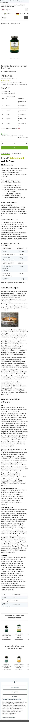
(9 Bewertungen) (11, 71)
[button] (24, 13)
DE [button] (20, 14)
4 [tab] (14, 58)
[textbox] (12, 10)
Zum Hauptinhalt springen (7, 0)
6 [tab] (17, 58)
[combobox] (12, 10)
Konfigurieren (14, 692)
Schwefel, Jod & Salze (12, 78)
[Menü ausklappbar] (2, 13)
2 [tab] (11, 58)
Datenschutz (12, 717)
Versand (13, 93)
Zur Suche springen (19, 0)
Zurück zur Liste (5, 23)
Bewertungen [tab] (16, 153)
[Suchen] (26, 17)
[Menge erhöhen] (26, 143)
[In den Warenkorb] (2, 28)
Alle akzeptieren (15, 687)
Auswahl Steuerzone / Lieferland (9, 128)
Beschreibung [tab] (5, 153)
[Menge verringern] (3, 143)
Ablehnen (14, 696)
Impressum (5, 717)
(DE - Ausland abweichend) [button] (17, 135)
